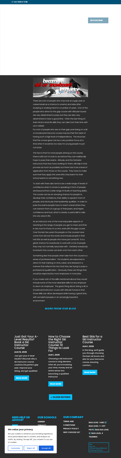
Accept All (46, 448)
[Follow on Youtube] (107, 2)
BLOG (92, 8)
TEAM (83, 8)
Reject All (31, 448)
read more (21, 378)
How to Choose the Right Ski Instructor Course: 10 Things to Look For (59, 344)
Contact (103, 8)
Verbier (41, 421)
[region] (31, 439)
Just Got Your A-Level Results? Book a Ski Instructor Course (26, 342)
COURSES (60, 8)
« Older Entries (60, 397)
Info (72, 8)
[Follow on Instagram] (103, 2)
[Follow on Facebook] (98, 2)
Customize (15, 448)
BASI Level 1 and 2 (97, 422)
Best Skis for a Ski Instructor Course (92, 339)
